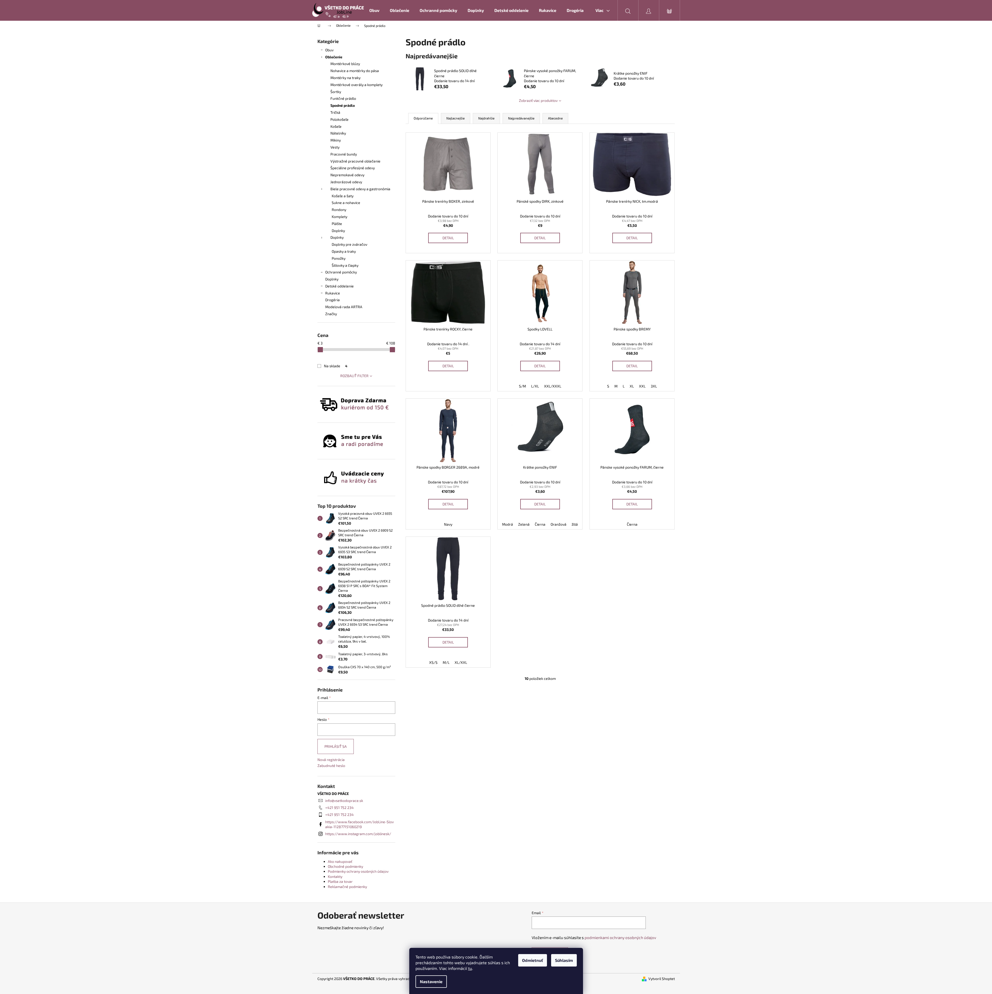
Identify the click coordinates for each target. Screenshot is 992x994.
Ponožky (338, 258)
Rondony (339, 209)
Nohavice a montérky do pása (354, 70)
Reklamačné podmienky (347, 886)
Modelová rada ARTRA (343, 307)
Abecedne (555, 118)
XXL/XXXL (552, 386)
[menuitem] (374, 10)
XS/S (433, 662)
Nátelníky (338, 133)
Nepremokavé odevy (347, 175)
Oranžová (558, 524)
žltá (575, 524)
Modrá (507, 524)
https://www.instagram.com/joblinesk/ (358, 833)
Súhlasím (564, 960)
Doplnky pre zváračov (349, 244)
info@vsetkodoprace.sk (344, 800)
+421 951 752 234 (339, 807)
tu (470, 968)
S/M (522, 386)
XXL (642, 386)
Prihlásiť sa (335, 746)
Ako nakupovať (340, 861)
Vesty (334, 147)
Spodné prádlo (342, 105)
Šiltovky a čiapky (345, 265)
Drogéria (332, 300)
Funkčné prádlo (343, 98)
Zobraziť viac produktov (538, 100)
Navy (448, 524)
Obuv (329, 50)
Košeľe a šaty (342, 196)
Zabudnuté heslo (331, 765)
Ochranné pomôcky (341, 272)
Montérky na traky (345, 77)
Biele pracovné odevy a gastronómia (360, 189)
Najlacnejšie (455, 118)
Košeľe (336, 126)
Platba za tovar (340, 881)
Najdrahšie (486, 118)
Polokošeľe (339, 119)
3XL (654, 386)
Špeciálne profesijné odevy (352, 168)
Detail (448, 238)
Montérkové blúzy (345, 63)
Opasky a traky (344, 251)
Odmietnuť (532, 960)
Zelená (524, 524)
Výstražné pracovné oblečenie (355, 161)
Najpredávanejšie (521, 118)
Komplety (339, 216)
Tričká (335, 112)
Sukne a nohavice (346, 202)
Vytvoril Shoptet (661, 978)
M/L (446, 662)
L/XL (535, 386)
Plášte (337, 223)
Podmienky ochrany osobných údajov (358, 871)
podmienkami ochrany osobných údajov (620, 937)
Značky (331, 314)
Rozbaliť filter (354, 375)
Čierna (540, 524)
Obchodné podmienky (345, 866)
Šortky (335, 91)
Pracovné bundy (343, 154)
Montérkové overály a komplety (356, 84)
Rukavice (332, 293)
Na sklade (335, 366)
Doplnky (338, 230)
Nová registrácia (331, 759)
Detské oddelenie (339, 286)
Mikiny (335, 140)
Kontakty (335, 876)
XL (632, 386)
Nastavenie (431, 981)
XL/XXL (461, 662)
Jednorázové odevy (346, 182)
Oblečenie (333, 57)
